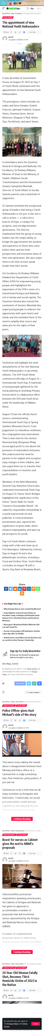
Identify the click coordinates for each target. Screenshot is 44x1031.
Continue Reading (22, 818)
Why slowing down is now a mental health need (22, 609)
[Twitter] (11, 589)
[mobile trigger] (4, 8)
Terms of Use (32, 669)
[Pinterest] (24, 589)
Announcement (9, 834)
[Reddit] (15, 589)
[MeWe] (29, 589)
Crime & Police (9, 705)
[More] (22, 593)
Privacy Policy (12, 1024)
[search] (27, 8)
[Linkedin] (20, 589)
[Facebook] (6, 589)
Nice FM (10, 37)
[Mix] (33, 589)
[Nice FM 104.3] (16, 8)
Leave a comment (34, 692)
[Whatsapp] (38, 589)
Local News (8, 17)
